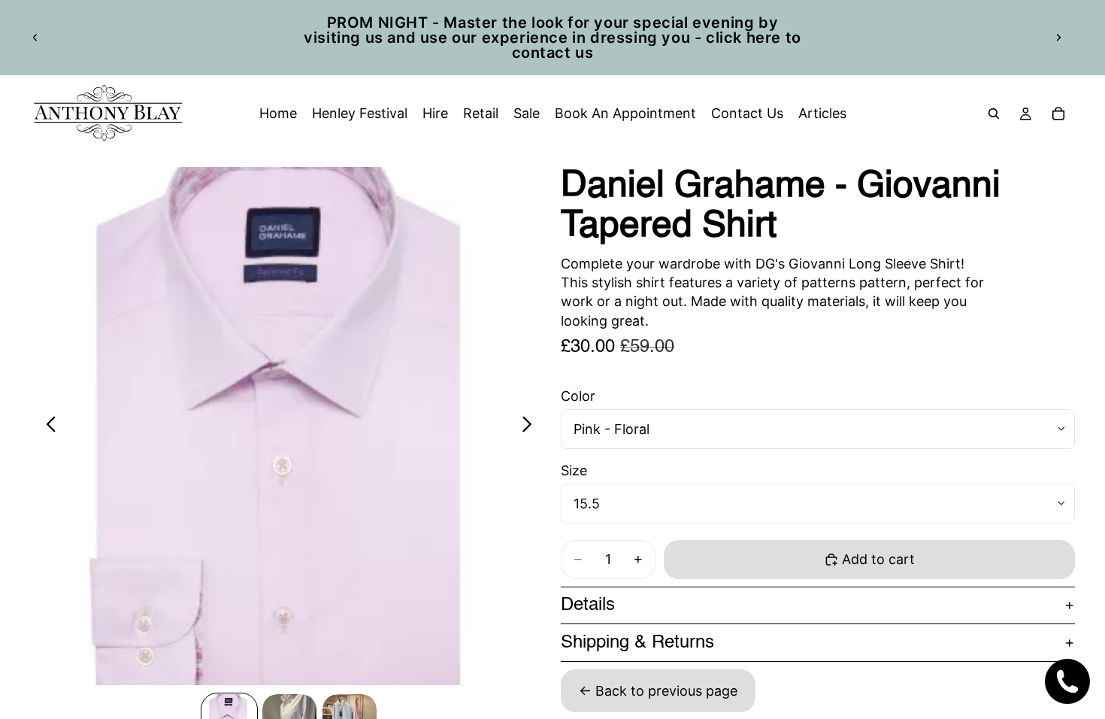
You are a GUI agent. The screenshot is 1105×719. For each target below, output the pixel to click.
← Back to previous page (658, 691)
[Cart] (1058, 113)
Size (574, 470)
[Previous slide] (35, 37)
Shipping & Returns (637, 643)
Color (578, 396)
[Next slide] (1058, 37)
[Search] (993, 113)
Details (588, 605)
